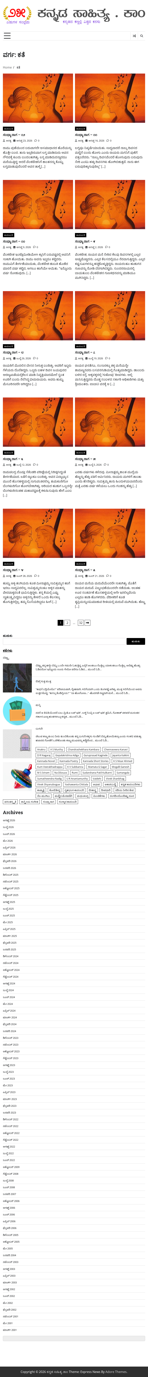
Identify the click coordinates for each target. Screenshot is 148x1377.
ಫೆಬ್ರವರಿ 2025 (9, 942)
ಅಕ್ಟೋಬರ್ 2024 (11, 970)
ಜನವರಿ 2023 (9, 1112)
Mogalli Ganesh (120, 767)
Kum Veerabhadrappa (49, 767)
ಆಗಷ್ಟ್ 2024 (9, 983)
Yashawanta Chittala (76, 784)
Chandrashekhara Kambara (83, 749)
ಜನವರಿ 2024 (9, 1031)
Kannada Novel (46, 761)
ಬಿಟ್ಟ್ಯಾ (6, 657)
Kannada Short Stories (95, 761)
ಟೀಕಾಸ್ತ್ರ (92, 790)
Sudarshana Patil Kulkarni (97, 772)
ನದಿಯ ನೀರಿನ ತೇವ (124, 790)
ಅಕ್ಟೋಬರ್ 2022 (11, 1133)
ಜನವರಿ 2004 (9, 1255)
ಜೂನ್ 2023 (9, 1078)
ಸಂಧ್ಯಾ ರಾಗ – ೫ (85, 459)
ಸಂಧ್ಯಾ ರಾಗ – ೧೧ (86, 134)
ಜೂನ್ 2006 (9, 1214)
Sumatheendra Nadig (49, 778)
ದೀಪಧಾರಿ (105, 790)
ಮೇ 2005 (8, 1248)
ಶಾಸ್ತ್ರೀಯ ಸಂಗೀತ (29, 801)
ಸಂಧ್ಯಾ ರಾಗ (48, 801)
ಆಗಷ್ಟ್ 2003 (9, 1269)
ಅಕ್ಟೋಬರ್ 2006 (11, 1201)
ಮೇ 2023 (8, 1085)
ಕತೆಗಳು (7, 651)
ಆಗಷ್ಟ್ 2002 (9, 1289)
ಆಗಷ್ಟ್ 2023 (9, 1065)
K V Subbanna (75, 767)
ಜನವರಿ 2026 (9, 868)
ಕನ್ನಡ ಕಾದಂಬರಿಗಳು (130, 784)
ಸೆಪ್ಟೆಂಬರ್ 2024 (10, 976)
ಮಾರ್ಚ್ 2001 (10, 1330)
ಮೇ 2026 (8, 840)
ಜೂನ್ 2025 (9, 915)
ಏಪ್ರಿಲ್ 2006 (9, 1221)
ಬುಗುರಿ (39, 728)
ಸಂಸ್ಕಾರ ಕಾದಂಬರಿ (68, 801)
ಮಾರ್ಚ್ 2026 (10, 854)
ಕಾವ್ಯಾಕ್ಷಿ (41, 790)
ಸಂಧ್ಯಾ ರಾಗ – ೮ (13, 352)
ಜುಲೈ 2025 (8, 908)
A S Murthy (56, 749)
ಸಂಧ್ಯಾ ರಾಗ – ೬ (13, 459)
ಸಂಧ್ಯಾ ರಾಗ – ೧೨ (14, 134)
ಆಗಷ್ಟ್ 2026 (9, 820)
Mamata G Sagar (97, 767)
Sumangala (123, 772)
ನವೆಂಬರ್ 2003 (10, 1262)
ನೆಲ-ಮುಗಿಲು (43, 796)
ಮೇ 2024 (8, 1004)
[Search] (141, 36)
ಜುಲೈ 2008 (8, 1180)
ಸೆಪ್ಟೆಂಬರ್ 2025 (10, 895)
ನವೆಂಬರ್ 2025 (10, 881)
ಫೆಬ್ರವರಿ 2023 (9, 1106)
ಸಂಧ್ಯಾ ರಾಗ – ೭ (85, 352)
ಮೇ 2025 (8, 922)
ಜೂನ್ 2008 (9, 1187)
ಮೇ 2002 (8, 1303)
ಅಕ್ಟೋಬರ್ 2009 (11, 1167)
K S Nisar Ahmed (122, 761)
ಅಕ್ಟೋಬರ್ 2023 (11, 1051)
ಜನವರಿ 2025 (9, 949)
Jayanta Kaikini (120, 755)
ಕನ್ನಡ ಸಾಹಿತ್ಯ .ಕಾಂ (57, 1372)
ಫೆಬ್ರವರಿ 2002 (9, 1309)
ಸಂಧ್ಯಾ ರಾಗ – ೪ (13, 570)
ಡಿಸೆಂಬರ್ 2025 (10, 874)
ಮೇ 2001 (8, 1323)
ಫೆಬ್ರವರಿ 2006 (9, 1228)
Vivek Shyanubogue (48, 784)
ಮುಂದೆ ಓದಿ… (95, 669)
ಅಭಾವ (96, 784)
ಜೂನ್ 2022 (9, 1160)
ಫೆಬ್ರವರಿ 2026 (9, 861)
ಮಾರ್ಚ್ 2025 (10, 936)
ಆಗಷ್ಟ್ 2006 (9, 1207)
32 (80, 623)
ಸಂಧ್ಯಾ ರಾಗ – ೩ (85, 570)
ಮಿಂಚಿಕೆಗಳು (99, 796)
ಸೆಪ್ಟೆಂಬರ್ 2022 (10, 1139)
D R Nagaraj (43, 755)
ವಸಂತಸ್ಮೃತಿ (10, 801)
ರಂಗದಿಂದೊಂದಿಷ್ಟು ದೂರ (122, 796)
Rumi (75, 772)
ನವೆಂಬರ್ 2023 (10, 1044)
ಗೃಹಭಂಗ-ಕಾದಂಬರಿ (74, 790)
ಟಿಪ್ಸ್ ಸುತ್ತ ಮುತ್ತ (43, 681)
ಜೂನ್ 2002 (9, 1296)
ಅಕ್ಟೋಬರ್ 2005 (11, 1241)
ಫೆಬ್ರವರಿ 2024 (9, 1024)
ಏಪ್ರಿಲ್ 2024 (9, 1010)
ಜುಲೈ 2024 (8, 990)
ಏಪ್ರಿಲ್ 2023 (9, 1092)
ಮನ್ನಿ (38, 705)
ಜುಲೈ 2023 (8, 1072)
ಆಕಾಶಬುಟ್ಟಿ (110, 784)
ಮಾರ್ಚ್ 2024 (10, 1017)
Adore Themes (116, 1372)
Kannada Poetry (69, 761)
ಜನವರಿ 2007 (9, 1194)
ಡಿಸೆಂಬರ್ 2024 (10, 956)
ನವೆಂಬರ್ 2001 (10, 1316)
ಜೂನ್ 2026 (9, 834)
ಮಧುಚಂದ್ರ (82, 796)
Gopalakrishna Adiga (67, 755)
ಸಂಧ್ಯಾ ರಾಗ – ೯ (85, 241)
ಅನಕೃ (8, 140)
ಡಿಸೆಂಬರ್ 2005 (10, 1235)
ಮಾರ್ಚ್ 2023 (10, 1099)
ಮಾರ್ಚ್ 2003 (10, 1282)
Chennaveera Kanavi (116, 749)
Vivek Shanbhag (115, 778)
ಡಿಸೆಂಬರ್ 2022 (10, 1119)
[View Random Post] (134, 36)
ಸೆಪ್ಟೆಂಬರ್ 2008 (10, 1173)
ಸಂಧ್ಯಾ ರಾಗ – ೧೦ (14, 241)
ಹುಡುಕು (7, 636)
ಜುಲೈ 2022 (8, 1153)
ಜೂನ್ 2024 (9, 997)
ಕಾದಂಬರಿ (8, 128)
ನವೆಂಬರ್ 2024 (10, 963)
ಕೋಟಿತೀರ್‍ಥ (54, 790)
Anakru (41, 749)
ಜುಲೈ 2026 (8, 827)
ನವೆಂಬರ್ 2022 (10, 1126)
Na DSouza (60, 772)
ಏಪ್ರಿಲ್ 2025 (9, 929)
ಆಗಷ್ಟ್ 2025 (9, 902)
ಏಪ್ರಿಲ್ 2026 (9, 847)
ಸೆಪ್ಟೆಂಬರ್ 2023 (10, 1058)
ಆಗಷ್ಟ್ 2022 (9, 1146)
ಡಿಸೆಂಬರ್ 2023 (10, 1038)
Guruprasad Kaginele (96, 755)
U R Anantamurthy (77, 778)
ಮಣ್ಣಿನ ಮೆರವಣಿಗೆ (63, 796)
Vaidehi (97, 778)
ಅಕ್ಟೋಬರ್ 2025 (11, 888)
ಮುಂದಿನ (87, 623)
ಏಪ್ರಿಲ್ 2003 (9, 1275)
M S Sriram (43, 772)
